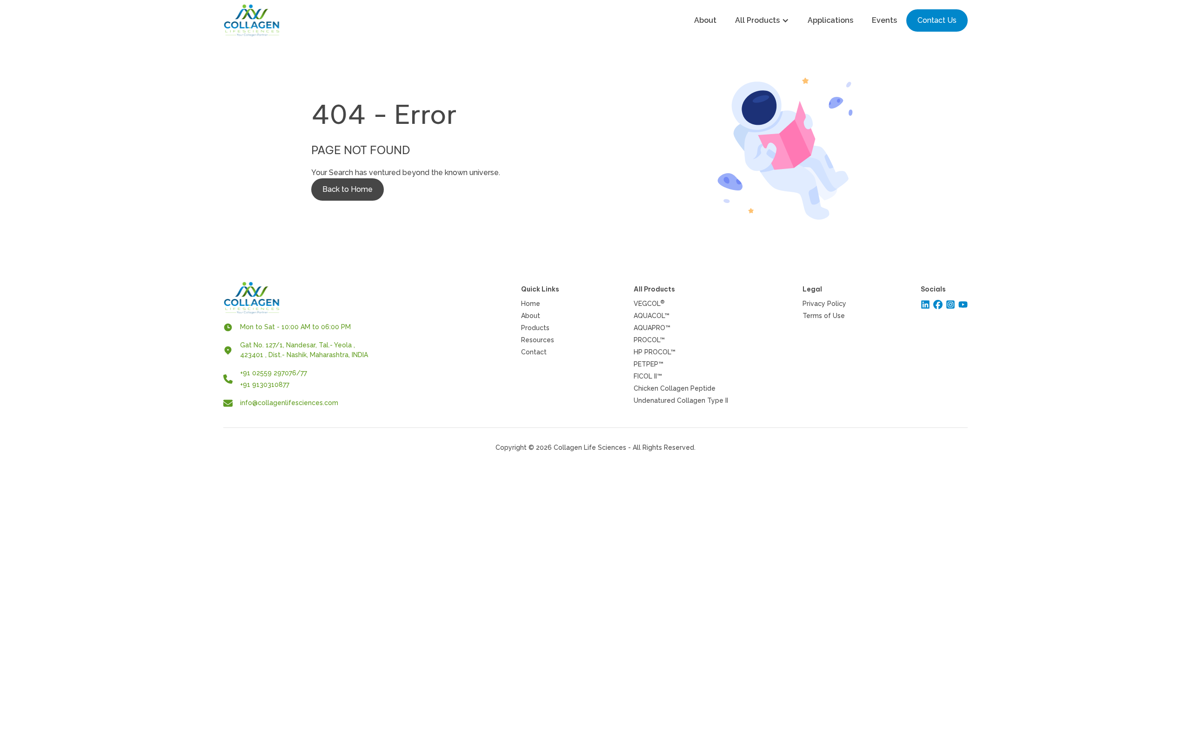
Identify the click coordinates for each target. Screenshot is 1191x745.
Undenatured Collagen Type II (681, 400)
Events (884, 20)
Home (530, 303)
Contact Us (937, 20)
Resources (537, 340)
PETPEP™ (648, 364)
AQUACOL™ (651, 315)
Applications (830, 20)
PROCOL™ (649, 340)
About (705, 20)
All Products (757, 20)
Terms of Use (824, 315)
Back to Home (347, 189)
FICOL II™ (648, 376)
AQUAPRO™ (652, 328)
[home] (251, 20)
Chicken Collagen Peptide (675, 388)
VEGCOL (649, 303)
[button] (762, 20)
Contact (534, 352)
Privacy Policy (824, 303)
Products (535, 328)
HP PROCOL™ (655, 352)
